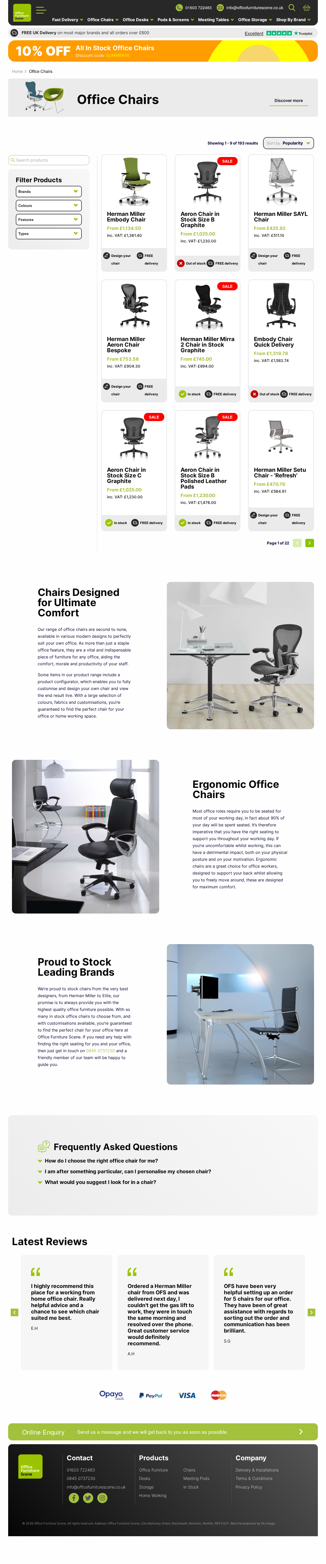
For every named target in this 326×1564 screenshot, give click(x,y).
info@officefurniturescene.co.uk (96, 1487)
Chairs (189, 1469)
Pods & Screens (174, 19)
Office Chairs (101, 19)
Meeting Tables (214, 19)
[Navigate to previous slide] (14, 1312)
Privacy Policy (249, 1487)
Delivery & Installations (257, 1469)
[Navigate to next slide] (311, 1312)
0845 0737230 (100, 1050)
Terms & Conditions (254, 1478)
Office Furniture (153, 1469)
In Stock (191, 1487)
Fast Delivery (65, 19)
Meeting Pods (196, 1478)
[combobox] (288, 143)
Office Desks (136, 19)
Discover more (289, 100)
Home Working (152, 1495)
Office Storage (253, 19)
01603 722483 (81, 1469)
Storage (146, 1487)
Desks (144, 1478)
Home (17, 71)
